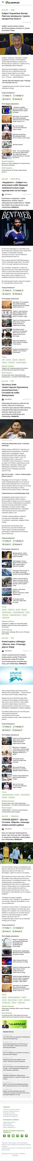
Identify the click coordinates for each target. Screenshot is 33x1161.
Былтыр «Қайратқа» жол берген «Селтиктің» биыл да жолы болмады (16, 1053)
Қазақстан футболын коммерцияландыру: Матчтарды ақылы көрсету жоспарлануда (15, 1085)
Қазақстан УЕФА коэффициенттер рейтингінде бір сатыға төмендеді (16, 164)
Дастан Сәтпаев (6, 612)
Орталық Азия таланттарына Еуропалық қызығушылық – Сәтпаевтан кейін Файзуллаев (15, 375)
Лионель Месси (25, 794)
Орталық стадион (21, 362)
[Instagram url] (9, 1136)
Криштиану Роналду (7, 794)
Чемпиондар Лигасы (9, 1122)
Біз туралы (15, 1153)
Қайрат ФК (22, 359)
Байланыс (22, 1153)
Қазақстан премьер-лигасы (11, 1109)
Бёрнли (25, 615)
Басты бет (5, 10)
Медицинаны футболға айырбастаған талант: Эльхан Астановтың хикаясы (14, 1060)
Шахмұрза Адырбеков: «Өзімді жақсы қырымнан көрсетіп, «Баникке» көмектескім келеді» (16, 1077)
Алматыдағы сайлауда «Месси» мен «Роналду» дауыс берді (16, 632)
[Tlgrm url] (22, 1136)
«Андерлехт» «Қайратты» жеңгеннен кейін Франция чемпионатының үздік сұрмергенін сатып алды (15, 625)
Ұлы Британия (6, 1002)
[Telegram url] (18, 1136)
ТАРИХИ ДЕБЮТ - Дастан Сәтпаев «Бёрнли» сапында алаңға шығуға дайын (15, 810)
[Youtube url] (13, 1136)
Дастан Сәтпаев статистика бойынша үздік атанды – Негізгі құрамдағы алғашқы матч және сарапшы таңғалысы (16, 1068)
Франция (24, 609)
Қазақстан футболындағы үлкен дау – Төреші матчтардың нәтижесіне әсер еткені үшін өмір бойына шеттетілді (16, 1092)
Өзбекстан (11, 609)
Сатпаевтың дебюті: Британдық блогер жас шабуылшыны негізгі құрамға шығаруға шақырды (16, 1016)
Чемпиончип (5, 617)
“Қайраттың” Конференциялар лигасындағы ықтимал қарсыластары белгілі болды (15, 369)
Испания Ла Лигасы (9, 1113)
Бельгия (15, 359)
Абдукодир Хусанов (15, 615)
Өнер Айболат (8, 194)
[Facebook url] (4, 1136)
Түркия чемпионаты (18, 612)
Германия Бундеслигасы (10, 1114)
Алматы (4, 362)
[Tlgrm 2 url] (26, 1136)
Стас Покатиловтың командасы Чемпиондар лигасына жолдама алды (16, 1037)
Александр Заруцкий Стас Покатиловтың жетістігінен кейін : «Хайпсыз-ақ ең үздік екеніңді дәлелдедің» (15, 1045)
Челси (27, 612)
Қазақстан (11, 362)
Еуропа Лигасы (7, 1124)
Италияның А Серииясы (10, 1116)
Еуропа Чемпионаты (9, 1127)
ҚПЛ (3, 359)
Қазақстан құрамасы (14, 997)
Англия (18, 609)
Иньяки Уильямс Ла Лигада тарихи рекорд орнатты (14, 171)
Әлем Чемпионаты (8, 1125)
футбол (9, 359)
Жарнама (15, 1155)
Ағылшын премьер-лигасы (11, 1111)
